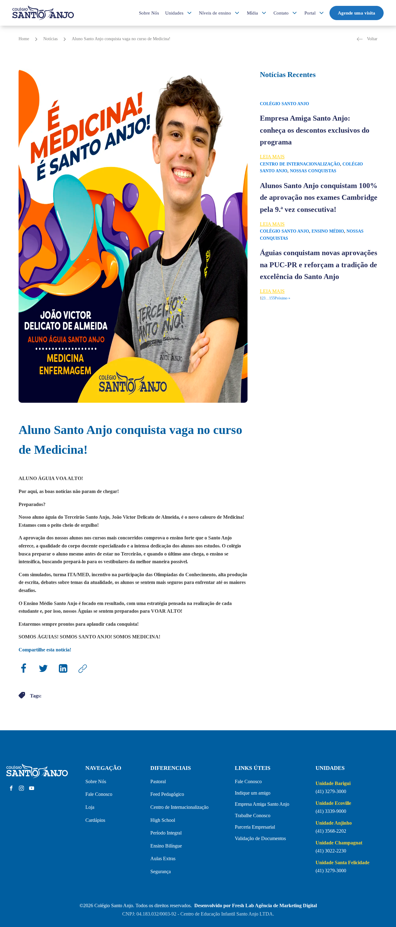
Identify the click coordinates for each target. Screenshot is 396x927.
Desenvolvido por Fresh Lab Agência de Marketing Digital (255, 905)
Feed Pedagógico (167, 794)
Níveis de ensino (215, 13)
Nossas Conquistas (313, 171)
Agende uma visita (356, 13)
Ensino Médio (328, 231)
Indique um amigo (252, 793)
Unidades (174, 13)
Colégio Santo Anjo (284, 103)
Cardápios (95, 820)
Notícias (50, 38)
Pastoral (158, 781)
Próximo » (282, 298)
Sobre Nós (149, 13)
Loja (89, 807)
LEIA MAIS (272, 156)
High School (162, 820)
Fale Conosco (98, 794)
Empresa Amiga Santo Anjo (262, 804)
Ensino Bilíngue (166, 845)
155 (272, 298)
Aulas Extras (162, 858)
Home (24, 38)
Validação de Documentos (260, 838)
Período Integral (166, 832)
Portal (310, 13)
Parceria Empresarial (255, 827)
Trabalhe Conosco (252, 815)
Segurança (160, 871)
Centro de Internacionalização (300, 164)
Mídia (252, 13)
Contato (281, 13)
